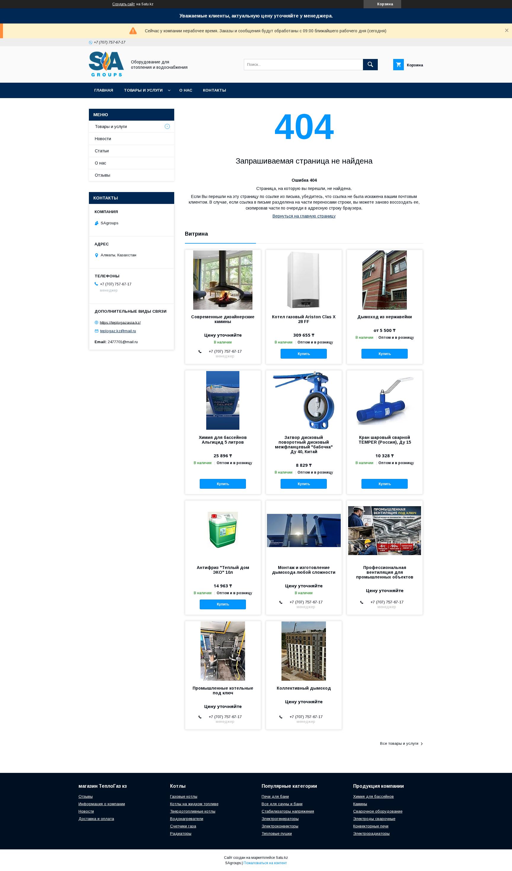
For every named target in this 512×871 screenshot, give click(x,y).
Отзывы (102, 175)
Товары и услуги (143, 90)
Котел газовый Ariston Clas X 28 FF (303, 319)
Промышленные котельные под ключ (223, 690)
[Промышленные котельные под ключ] (223, 650)
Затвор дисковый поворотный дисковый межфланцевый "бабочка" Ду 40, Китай (304, 444)
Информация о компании (102, 804)
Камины (360, 804)
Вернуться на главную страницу (304, 216)
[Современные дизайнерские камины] (223, 279)
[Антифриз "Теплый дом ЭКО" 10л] (223, 530)
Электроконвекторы (280, 826)
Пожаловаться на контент (265, 863)
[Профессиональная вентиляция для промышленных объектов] (385, 530)
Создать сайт (123, 4)
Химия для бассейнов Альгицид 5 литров (223, 440)
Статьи (102, 150)
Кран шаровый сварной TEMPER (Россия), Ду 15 (385, 440)
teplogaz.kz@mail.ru (118, 331)
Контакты (214, 90)
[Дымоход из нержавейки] (385, 279)
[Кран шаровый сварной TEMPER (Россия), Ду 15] (385, 400)
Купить (304, 354)
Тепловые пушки (277, 833)
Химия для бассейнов (373, 796)
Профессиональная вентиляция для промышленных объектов (384, 572)
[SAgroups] (106, 75)
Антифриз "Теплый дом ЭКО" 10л (223, 570)
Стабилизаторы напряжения (288, 811)
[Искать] (370, 64)
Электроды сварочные (374, 818)
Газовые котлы (183, 796)
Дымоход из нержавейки (384, 316)
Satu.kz (282, 858)
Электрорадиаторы (371, 833)
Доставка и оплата (96, 818)
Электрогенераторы (280, 818)
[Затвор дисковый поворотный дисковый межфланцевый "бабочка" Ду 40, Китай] (304, 400)
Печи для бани (275, 796)
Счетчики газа (183, 826)
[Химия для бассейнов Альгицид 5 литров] (223, 400)
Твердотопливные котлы (192, 811)
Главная (103, 90)
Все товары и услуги (399, 743)
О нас (185, 90)
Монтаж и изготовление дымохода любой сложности (303, 570)
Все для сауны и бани (282, 804)
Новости (103, 138)
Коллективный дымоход (304, 688)
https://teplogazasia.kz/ (120, 322)
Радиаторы (180, 833)
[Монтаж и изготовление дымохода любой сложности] (304, 530)
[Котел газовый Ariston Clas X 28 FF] (304, 279)
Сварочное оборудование (377, 811)
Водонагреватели (186, 818)
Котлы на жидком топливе (194, 804)
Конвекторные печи (370, 826)
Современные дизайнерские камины (223, 319)
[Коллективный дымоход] (304, 650)
